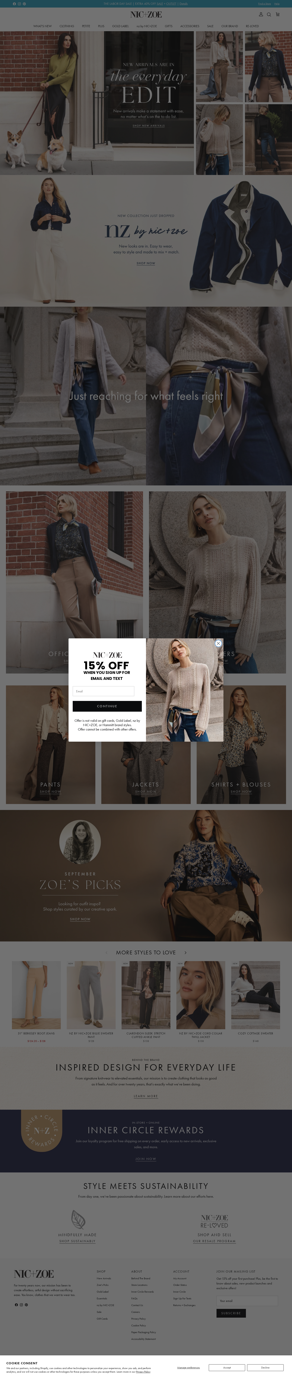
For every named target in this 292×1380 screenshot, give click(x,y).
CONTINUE (107, 706)
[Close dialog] (218, 643)
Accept (227, 1367)
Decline (265, 1367)
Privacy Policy (143, 1371)
